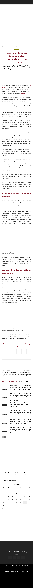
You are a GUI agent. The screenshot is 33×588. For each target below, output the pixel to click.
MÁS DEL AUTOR (23, 381)
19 (12, 499)
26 (12, 502)
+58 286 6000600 (19, 586)
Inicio (3, 46)
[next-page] (5, 437)
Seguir (16, 468)
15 (24, 496)
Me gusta (6, 468)
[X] (18, 557)
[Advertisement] (16, 28)
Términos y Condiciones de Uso (10, 565)
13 (16, 496)
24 (3, 502)
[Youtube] (23, 557)
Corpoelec (23, 93)
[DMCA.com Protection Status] (16, 584)
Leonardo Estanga (11, 72)
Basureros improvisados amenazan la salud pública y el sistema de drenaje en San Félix (20, 387)
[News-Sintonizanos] (14, 463)
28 (20, 502)
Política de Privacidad (23, 565)
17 (3, 499)
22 (24, 499)
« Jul (3, 508)
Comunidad (14, 46)
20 (16, 499)
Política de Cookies (14, 567)
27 (16, 502)
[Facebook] (10, 557)
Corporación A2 (24, 571)
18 (8, 499)
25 (8, 502)
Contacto (21, 567)
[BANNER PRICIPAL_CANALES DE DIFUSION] (16, 8)
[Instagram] (14, 557)
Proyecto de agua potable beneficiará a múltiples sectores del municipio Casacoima (20, 421)
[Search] (31, 2)
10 (3, 496)
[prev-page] (3, 437)
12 (12, 496)
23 (29, 499)
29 (24, 502)
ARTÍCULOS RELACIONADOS (9, 381)
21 (20, 499)
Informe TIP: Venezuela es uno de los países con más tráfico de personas (9, 374)
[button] (2, 2)
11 (8, 496)
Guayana (8, 46)
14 (20, 496)
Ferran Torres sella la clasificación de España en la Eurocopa (24, 374)
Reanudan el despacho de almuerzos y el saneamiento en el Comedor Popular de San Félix (20, 395)
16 (29, 496)
